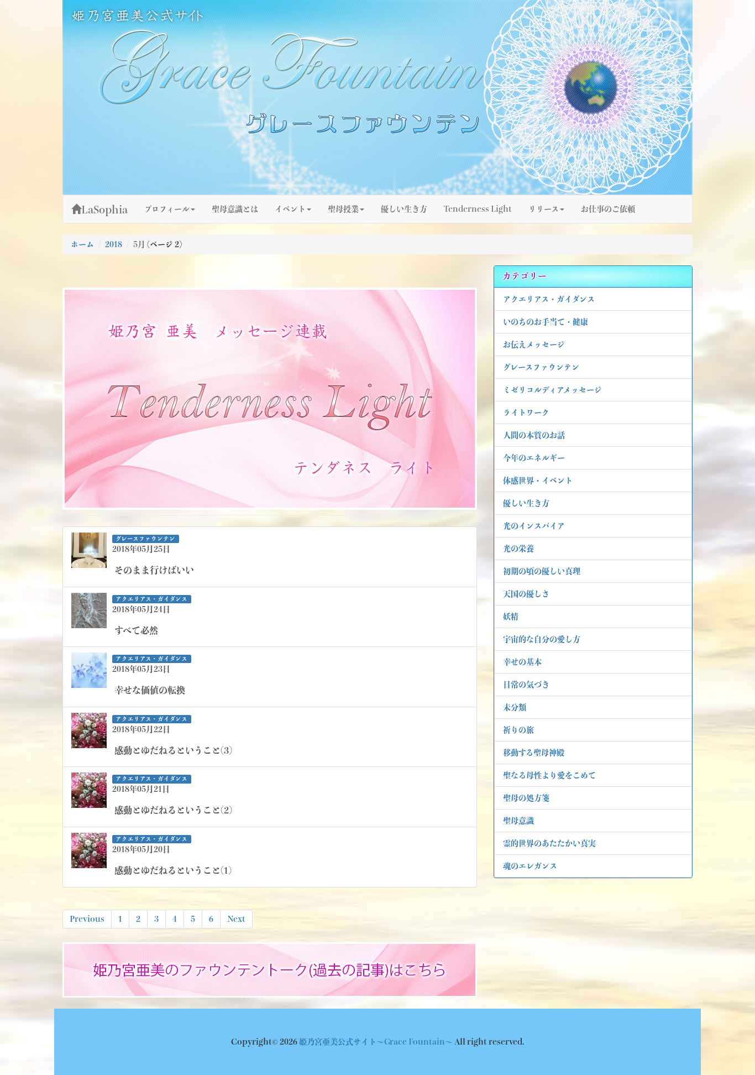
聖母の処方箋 (526, 798)
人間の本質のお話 (534, 435)
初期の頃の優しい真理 (541, 571)
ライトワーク (526, 412)
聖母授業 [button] (343, 209)
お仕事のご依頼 (608, 209)
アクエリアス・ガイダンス (549, 299)
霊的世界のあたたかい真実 (549, 843)
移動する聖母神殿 (533, 752)
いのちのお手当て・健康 (545, 322)
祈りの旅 (518, 730)
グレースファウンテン (541, 367)
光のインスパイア (534, 526)
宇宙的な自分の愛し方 (541, 639)
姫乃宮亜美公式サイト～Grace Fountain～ (376, 1042)
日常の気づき (526, 684)
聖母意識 (518, 820)
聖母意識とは (235, 209)
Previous (87, 919)
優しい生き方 (526, 503)
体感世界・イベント (538, 480)
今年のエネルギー (534, 458)
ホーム (82, 244)
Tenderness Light (478, 209)
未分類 (514, 707)
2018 (113, 244)
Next (236, 919)
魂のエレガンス (530, 866)
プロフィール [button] (167, 209)
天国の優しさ (526, 594)
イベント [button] (290, 209)
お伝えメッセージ (534, 344)
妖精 (510, 616)
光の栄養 (518, 548)
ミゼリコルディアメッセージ (552, 390)
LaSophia (104, 210)
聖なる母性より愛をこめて (549, 775)
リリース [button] (543, 209)
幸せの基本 (522, 662)
